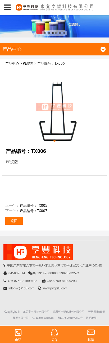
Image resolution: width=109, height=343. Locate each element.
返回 (14, 220)
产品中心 (12, 63)
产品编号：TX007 (33, 210)
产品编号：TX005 (33, 205)
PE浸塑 (28, 63)
